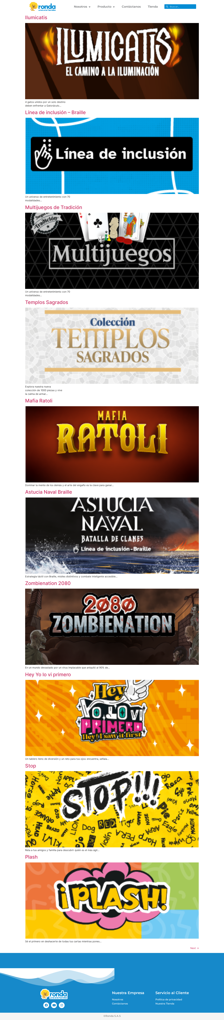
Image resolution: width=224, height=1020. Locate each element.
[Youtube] (54, 1005)
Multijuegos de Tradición (53, 207)
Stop (30, 766)
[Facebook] (46, 1005)
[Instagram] (62, 1005)
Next (194, 948)
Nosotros (80, 6)
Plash (31, 857)
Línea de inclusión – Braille (55, 112)
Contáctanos (131, 6)
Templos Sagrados (46, 302)
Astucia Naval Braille (48, 492)
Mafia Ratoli (38, 401)
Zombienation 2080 (48, 583)
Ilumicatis (36, 17)
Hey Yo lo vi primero (48, 674)
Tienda (153, 6)
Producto (104, 6)
